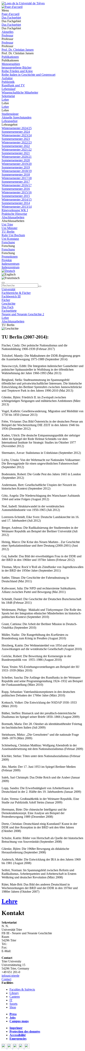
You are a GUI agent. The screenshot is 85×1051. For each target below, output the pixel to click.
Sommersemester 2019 (16, 167)
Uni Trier (7, 224)
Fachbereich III (11, 296)
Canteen (14, 996)
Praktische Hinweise (14, 213)
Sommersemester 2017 (16, 181)
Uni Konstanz (10, 238)
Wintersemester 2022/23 (17, 142)
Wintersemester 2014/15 (17, 199)
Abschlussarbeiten (13, 217)
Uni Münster (9, 228)
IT (10, 1000)
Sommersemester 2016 (16, 188)
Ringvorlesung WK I (15, 210)
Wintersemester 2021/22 (17, 149)
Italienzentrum (10, 263)
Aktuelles (7, 31)
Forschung (8, 242)
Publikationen (10, 56)
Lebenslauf (8, 89)
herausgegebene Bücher (16, 67)
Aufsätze (7, 78)
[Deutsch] (8, 271)
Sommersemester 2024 (16, 131)
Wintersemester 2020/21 (17, 156)
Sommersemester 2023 (16, 139)
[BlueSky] (10, 1047)
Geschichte (8, 303)
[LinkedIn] (27, 1047)
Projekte (7, 260)
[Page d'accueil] (12, 7)
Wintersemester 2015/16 (17, 192)
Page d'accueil (10, 14)
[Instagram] (22, 1047)
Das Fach (7, 307)
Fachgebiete (9, 310)
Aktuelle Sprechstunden (16, 117)
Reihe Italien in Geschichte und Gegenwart (28, 74)
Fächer (6, 300)
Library (14, 993)
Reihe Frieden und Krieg (17, 71)
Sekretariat (8, 96)
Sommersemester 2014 (16, 203)
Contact (6, 979)
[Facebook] (4, 1047)
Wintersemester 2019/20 (17, 163)
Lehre (5, 99)
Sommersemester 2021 (16, 153)
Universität (8, 289)
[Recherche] (39, 286)
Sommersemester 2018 (16, 174)
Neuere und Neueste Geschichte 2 (23, 314)
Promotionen (10, 256)
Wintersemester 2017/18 (17, 178)
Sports (13, 1003)
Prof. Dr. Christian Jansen (18, 49)
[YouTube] (16, 1047)
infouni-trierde (10, 975)
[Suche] (3, 282)
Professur (7, 35)
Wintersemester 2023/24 (17, 135)
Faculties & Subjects (22, 989)
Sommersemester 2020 (16, 160)
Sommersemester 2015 (16, 196)
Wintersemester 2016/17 (17, 185)
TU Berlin (8, 231)
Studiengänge (10, 114)
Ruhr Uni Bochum (13, 235)
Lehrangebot (9, 121)
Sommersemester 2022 (16, 146)
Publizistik (8, 81)
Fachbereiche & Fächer (16, 293)
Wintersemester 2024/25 (17, 128)
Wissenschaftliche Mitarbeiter (20, 92)
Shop (12, 1007)
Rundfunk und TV (13, 85)
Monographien (11, 64)
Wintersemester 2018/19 (17, 171)
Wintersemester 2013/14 (17, 206)
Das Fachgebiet (11, 17)
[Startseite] (23, 3)
